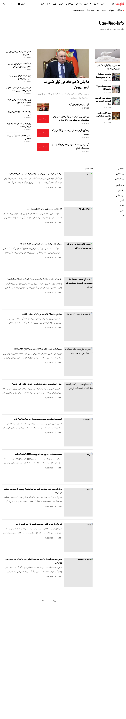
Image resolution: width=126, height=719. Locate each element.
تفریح (122, 210)
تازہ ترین (96, 3)
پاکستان (78, 3)
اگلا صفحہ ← (40, 601)
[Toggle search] (4, 3)
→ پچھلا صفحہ (53, 601)
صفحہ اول (104, 3)
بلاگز (48, 3)
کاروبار (61, 3)
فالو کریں (23, 4)
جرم (122, 215)
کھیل (55, 3)
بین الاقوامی (69, 3)
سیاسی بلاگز (90, 10)
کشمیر (104, 10)
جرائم (98, 10)
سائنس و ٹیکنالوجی (78, 10)
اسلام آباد (111, 10)
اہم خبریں (87, 3)
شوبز (42, 3)
